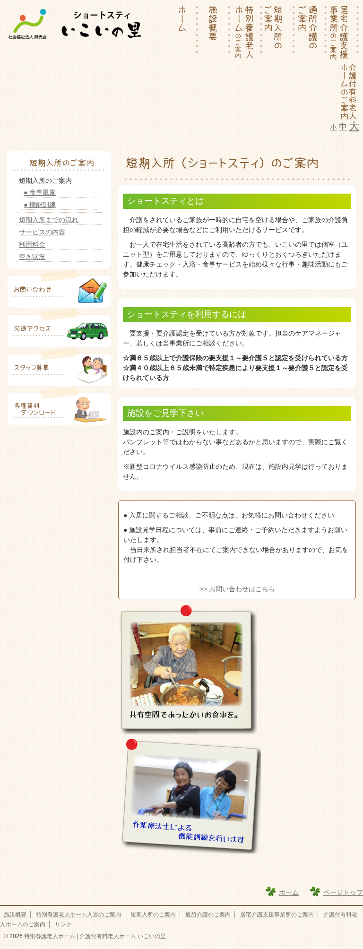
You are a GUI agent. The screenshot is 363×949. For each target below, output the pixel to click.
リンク (63, 924)
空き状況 (32, 256)
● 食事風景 (40, 192)
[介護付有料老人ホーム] (348, 91)
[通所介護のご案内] (311, 33)
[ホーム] (182, 33)
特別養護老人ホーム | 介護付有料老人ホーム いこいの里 (94, 936)
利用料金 (32, 244)
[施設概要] (215, 33)
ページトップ (343, 892)
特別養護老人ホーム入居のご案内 (78, 914)
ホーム (289, 892)
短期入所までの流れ (48, 220)
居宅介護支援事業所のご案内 (277, 914)
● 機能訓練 (40, 204)
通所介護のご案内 (208, 914)
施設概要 (15, 914)
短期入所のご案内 (153, 914)
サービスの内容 (42, 232)
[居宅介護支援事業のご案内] (343, 33)
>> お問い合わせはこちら (237, 589)
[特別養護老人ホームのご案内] (247, 33)
